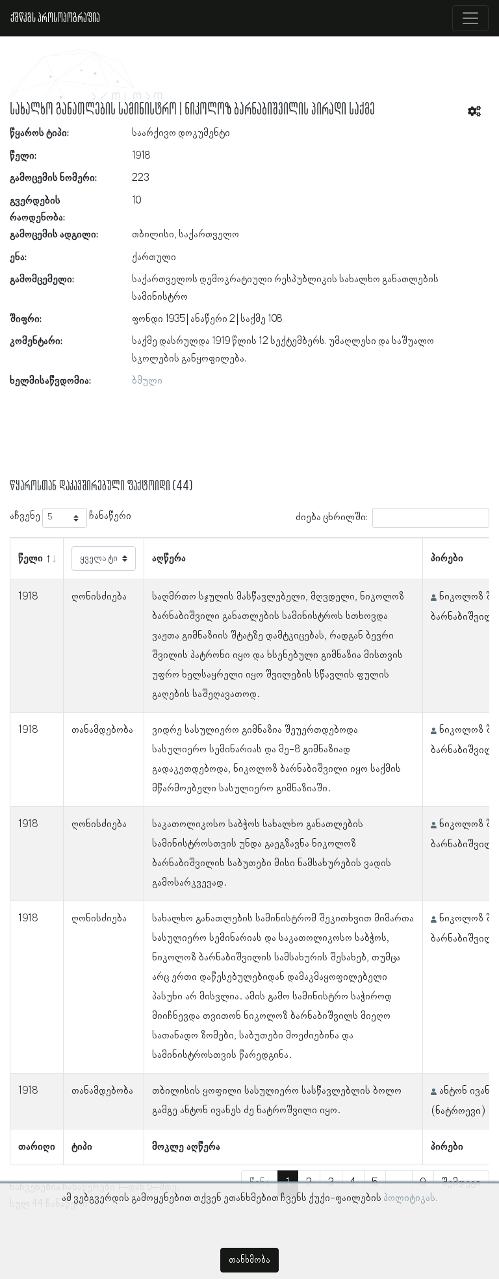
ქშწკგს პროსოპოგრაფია (55, 18)
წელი (30, 558)
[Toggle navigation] (470, 18)
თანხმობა (249, 1260)
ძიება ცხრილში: (332, 517)
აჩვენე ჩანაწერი (70, 516)
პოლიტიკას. (410, 1198)
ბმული (147, 381)
